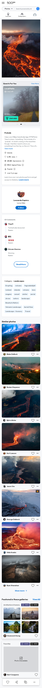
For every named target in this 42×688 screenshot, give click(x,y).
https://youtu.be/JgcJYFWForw (25, 137)
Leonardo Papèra (21, 200)
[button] (38, 8)
